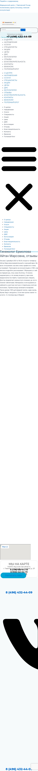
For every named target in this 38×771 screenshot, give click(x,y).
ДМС (6, 54)
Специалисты (10, 47)
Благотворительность (14, 62)
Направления (10, 42)
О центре (8, 40)
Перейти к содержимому (9, 1)
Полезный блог (11, 69)
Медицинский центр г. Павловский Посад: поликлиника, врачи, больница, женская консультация (15, 7)
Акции (7, 49)
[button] (19, 178)
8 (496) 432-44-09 (19, 592)
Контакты (8, 64)
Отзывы (7, 59)
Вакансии (8, 67)
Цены (6, 52)
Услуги (7, 45)
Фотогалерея (10, 57)
